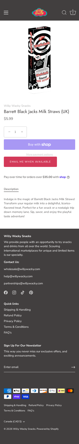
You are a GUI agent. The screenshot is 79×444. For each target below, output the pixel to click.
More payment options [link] (39, 154)
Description (11, 189)
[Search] (64, 13)
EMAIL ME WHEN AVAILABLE (30, 161)
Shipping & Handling (17, 310)
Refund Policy (13, 315)
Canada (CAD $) (13, 421)
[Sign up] (73, 367)
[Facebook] (6, 292)
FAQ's (8, 332)
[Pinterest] (31, 292)
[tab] (13, 189)
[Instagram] (14, 292)
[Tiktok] (23, 292)
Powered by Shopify (48, 429)
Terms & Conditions (16, 327)
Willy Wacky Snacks (17, 106)
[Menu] (6, 12)
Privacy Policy (13, 321)
